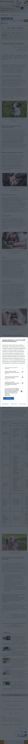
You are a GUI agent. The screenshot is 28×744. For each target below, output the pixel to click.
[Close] (24, 340)
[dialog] (14, 372)
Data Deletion (5, 404)
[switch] (22, 372)
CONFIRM (8, 398)
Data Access (14, 404)
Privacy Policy (22, 404)
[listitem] (14, 368)
